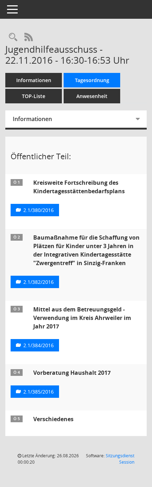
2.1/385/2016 (38, 391)
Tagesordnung (92, 80)
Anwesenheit (91, 96)
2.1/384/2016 (38, 345)
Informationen (33, 80)
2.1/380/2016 (38, 210)
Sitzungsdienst (120, 459)
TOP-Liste (33, 96)
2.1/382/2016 (38, 282)
